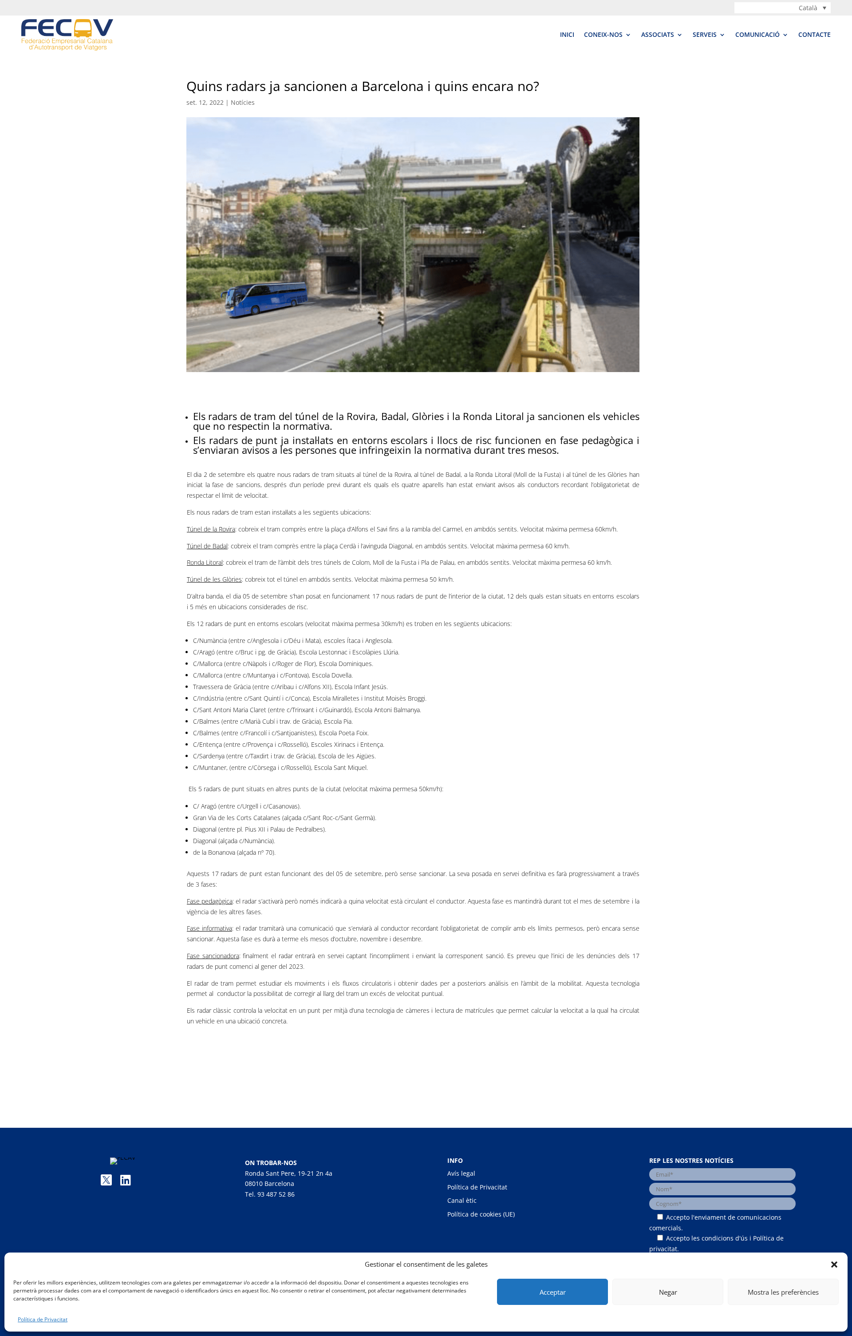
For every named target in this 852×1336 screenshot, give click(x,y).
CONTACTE (814, 34)
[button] (834, 1264)
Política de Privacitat (42, 1319)
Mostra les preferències (783, 1292)
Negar (668, 1292)
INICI (567, 34)
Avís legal (461, 1173)
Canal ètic (462, 1200)
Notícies (243, 102)
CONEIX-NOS (603, 34)
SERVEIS (705, 34)
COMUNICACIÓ (757, 34)
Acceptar (553, 1292)
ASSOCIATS (657, 34)
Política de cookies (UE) (481, 1214)
